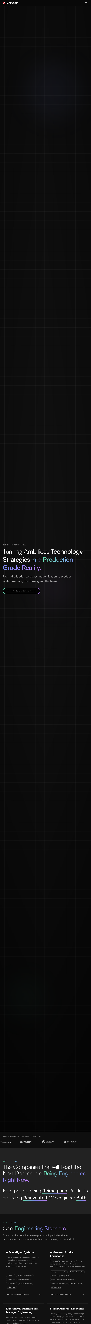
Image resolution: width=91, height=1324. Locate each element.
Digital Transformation (22, 1279)
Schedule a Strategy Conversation (20, 591)
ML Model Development (25, 1275)
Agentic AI (11, 1275)
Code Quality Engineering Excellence (62, 1279)
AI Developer (11, 1287)
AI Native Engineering (76, 1272)
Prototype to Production (58, 1272)
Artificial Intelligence (25, 1283)
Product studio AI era (75, 1283)
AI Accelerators (56, 1287)
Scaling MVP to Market (58, 1283)
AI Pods (10, 1279)
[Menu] (86, 3)
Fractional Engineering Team (60, 1275)
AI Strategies (11, 1283)
